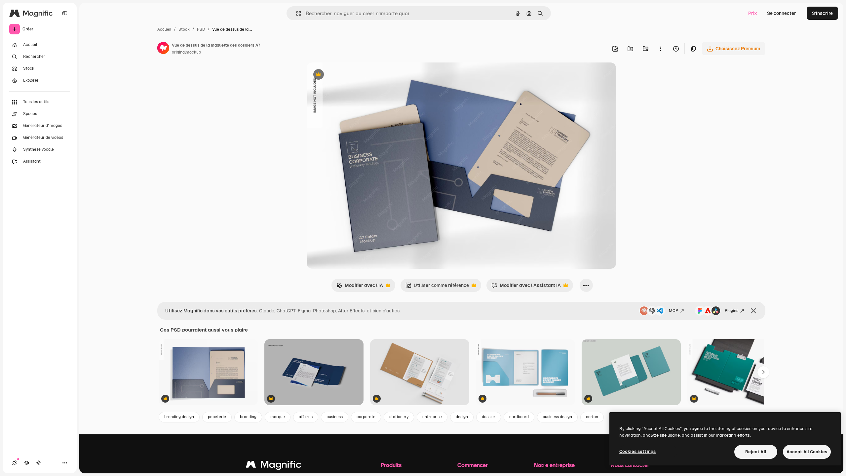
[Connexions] (14, 462)
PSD (201, 29)
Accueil (164, 29)
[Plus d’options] (660, 48)
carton (592, 416)
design (462, 416)
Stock (184, 29)
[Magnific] (273, 466)
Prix (752, 13)
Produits (391, 464)
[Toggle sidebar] (64, 13)
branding (248, 416)
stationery (398, 416)
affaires (306, 416)
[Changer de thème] (38, 462)
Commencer (472, 464)
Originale (350, 75)
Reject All (755, 452)
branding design (179, 416)
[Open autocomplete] (296, 13)
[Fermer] (753, 311)
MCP (673, 310)
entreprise (432, 416)
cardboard (519, 416)
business (335, 416)
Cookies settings (637, 451)
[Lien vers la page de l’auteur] (163, 49)
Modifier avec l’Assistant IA (526, 287)
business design (557, 416)
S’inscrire (822, 13)
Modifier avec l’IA (359, 287)
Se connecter (781, 13)
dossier (488, 416)
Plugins (731, 310)
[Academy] (26, 462)
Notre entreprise (554, 464)
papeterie (217, 416)
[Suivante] (763, 372)
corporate (366, 416)
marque (277, 416)
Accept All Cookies (807, 452)
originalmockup (186, 52)
